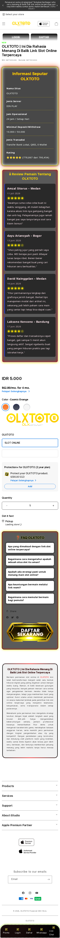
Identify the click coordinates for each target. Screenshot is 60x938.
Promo (6, 932)
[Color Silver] (26, 407)
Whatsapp (41, 932)
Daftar (29, 932)
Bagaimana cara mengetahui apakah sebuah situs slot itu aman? (29, 560)
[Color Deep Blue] (16, 407)
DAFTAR (44, 37)
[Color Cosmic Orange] (5, 407)
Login (18, 932)
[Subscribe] (48, 879)
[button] (3, 24)
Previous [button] (2, 5)
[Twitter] (13, 618)
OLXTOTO (44, 677)
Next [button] (57, 5)
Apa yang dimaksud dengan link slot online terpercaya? (29, 548)
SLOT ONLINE (12, 442)
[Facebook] (8, 618)
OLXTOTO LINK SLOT (16, 453)
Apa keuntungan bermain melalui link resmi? (28, 586)
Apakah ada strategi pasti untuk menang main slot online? (27, 573)
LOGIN (16, 37)
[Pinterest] (18, 618)
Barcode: (22, 60)
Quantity (7, 497)
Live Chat (51, 933)
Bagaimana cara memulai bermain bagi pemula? (28, 599)
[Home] (21, 24)
